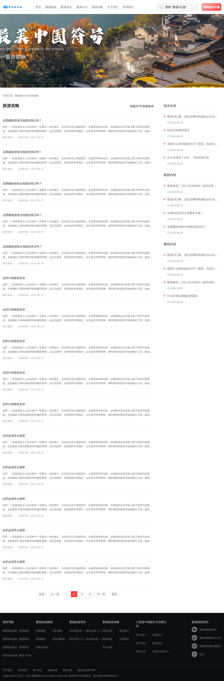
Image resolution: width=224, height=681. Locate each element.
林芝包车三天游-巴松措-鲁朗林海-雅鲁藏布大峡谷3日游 (77, 639)
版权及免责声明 (161, 651)
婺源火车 (82, 7)
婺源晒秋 (41, 639)
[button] (108, 84)
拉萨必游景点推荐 (14, 436)
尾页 (114, 594)
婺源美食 (107, 639)
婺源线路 (51, 7)
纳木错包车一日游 (77, 630)
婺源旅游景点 (10, 647)
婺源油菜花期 (10, 655)
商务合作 (141, 651)
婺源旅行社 (21, 95)
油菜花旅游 (42, 647)
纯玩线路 (57, 630)
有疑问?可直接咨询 (142, 106)
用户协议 (141, 643)
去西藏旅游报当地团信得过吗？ (22, 120)
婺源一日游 (25, 655)
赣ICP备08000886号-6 (105, 675)
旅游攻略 (97, 7)
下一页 (101, 594)
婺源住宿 (107, 630)
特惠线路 (41, 630)
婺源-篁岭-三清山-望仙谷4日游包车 (94, 630)
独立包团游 (59, 639)
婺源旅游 (24, 630)
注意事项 (124, 639)
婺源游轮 (24, 639)
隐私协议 (157, 643)
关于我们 (112, 7)
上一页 (55, 594)
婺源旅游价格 (10, 630)
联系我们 (128, 7)
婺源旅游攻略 (10, 639)
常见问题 (107, 647)
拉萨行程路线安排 (14, 278)
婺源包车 (66, 7)
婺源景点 (124, 630)
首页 (38, 7)
